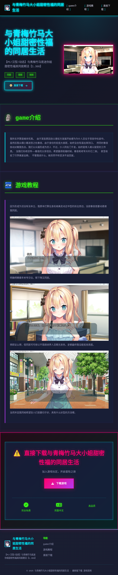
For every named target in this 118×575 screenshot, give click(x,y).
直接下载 (47, 555)
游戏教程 (47, 550)
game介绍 (48, 544)
